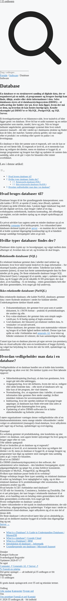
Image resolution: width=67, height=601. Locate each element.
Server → (5, 524)
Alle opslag (5, 591)
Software (13, 75)
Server (33, 566)
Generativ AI (21, 566)
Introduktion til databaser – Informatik (24, 543)
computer (15, 225)
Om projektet (6, 596)
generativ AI (44, 333)
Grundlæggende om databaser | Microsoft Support (30, 546)
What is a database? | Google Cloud (23, 538)
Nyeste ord (28, 591)
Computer (6, 566)
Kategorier (17, 591)
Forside (3, 75)
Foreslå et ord (20, 596)
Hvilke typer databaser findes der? (23, 179)
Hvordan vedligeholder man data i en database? (29, 187)
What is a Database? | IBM (19, 541)
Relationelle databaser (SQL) (28, 182)
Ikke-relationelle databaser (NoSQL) (31, 184)
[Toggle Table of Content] (2, 171)
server (34, 228)
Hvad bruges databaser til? (20, 176)
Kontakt (32, 596)
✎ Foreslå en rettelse (10, 569)
